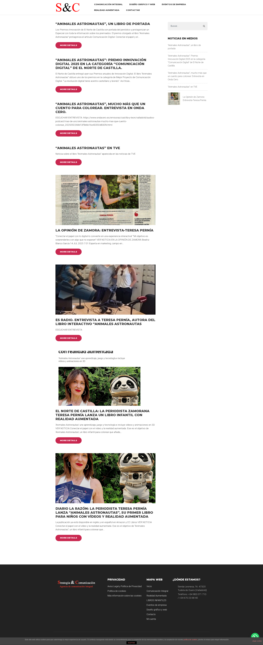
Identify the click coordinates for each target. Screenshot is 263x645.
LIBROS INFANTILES (156, 600)
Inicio (149, 586)
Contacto (151, 614)
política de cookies (190, 640)
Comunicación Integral (108, 4)
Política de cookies (117, 591)
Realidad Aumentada (106, 10)
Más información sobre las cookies (124, 595)
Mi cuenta (151, 619)
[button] (255, 637)
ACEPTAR (131, 643)
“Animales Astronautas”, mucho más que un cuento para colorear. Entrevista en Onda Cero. (100, 108)
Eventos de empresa (174, 4)
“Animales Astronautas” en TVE (87, 148)
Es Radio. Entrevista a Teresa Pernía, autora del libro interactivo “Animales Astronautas (105, 322)
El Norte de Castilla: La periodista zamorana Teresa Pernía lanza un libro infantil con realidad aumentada (102, 415)
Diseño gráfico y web (142, 4)
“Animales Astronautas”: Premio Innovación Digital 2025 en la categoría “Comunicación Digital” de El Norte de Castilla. (100, 64)
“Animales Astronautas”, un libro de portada (102, 24)
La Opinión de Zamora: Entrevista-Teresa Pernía (104, 230)
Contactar (133, 10)
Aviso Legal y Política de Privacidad (125, 586)
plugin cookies (257, 641)
